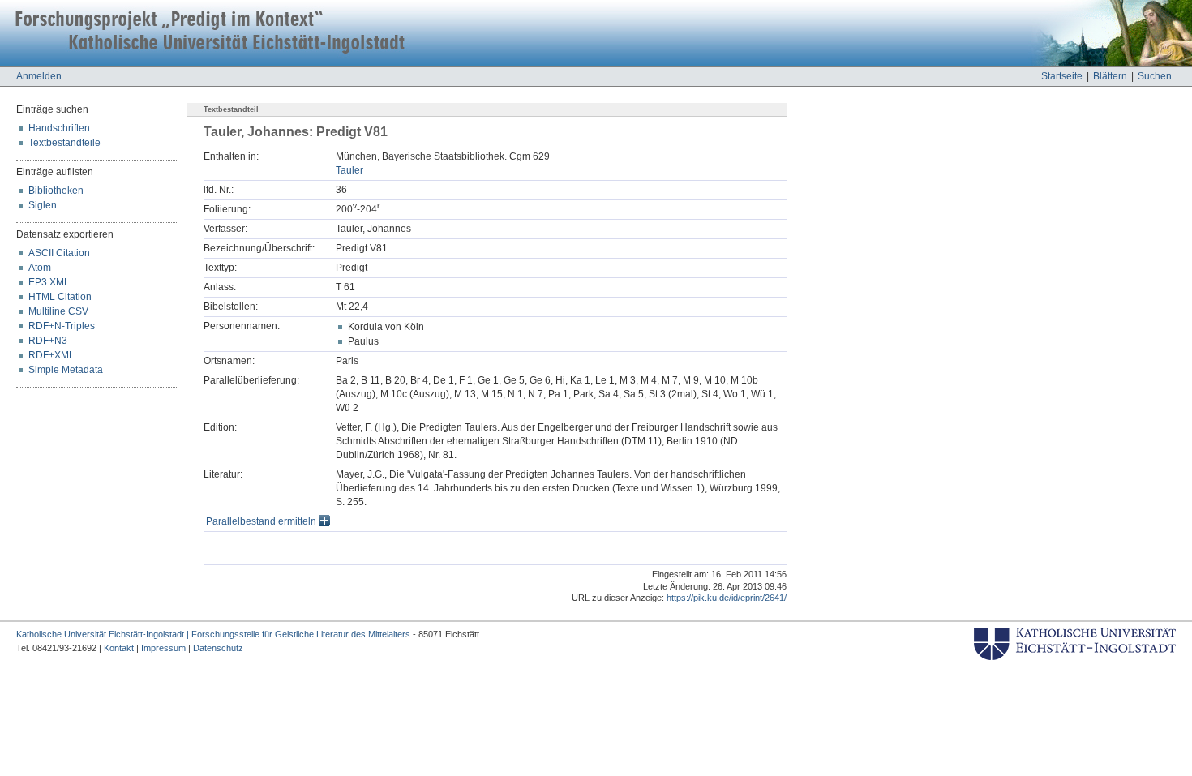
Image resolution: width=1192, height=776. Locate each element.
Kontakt (119, 648)
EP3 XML (49, 282)
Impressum (163, 648)
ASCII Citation (59, 253)
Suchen (1155, 76)
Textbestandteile (64, 142)
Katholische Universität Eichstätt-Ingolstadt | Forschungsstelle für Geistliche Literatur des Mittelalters (213, 634)
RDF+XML (51, 355)
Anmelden (39, 76)
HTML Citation (60, 296)
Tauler (349, 170)
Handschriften (59, 128)
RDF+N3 (47, 340)
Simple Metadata (65, 369)
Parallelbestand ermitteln (262, 521)
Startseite (1062, 76)
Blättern (1110, 76)
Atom (39, 267)
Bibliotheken (56, 190)
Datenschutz (218, 648)
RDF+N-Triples (61, 326)
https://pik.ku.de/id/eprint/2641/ (727, 597)
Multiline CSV (58, 311)
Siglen (42, 205)
